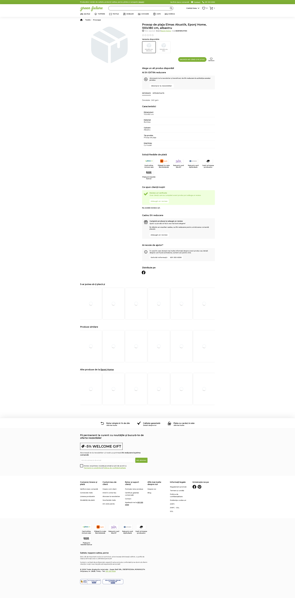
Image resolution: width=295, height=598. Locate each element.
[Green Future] (81, 20)
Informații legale (178, 482)
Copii (158, 14)
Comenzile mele (86, 493)
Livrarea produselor (87, 496)
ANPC (172, 504)
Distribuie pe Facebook (143, 272)
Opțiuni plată (158, 93)
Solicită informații (159, 257)
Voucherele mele (109, 500)
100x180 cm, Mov (164, 50)
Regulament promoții (178, 487)
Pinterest (199, 487)
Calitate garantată (151, 423)
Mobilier (130, 14)
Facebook (194, 487)
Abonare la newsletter (161, 86)
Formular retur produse (134, 489)
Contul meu (191, 8)
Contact (197, 2)
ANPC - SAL (174, 508)
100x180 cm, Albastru (149, 50)
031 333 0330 (210, 2)
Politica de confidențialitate (114, 468)
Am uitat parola (109, 504)
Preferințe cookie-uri (178, 500)
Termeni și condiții (177, 490)
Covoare (145, 14)
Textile (116, 14)
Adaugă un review (159, 201)
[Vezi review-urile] (178, 35)
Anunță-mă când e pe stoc (192, 59)
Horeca (171, 14)
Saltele (87, 14)
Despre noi (152, 489)
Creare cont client (110, 489)
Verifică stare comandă (179, 2)
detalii (141, 2)
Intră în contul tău (109, 493)
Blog (149, 493)
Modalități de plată (87, 500)
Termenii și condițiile (92, 468)
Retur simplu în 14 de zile (118, 423)
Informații (146, 93)
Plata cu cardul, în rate (184, 423)
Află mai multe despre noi (154, 483)
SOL (171, 511)
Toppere (101, 14)
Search (171, 8)
